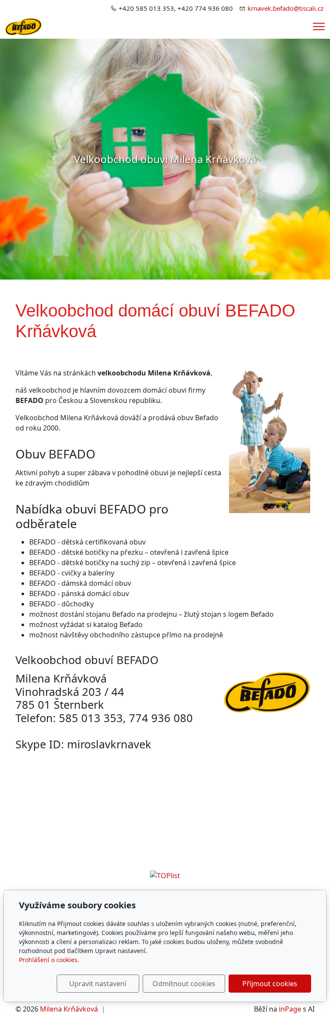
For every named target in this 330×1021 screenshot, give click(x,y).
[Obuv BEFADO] (23, 26)
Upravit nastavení (97, 983)
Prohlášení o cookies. (49, 960)
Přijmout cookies (269, 983)
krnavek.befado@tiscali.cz (286, 8)
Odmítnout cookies (184, 983)
